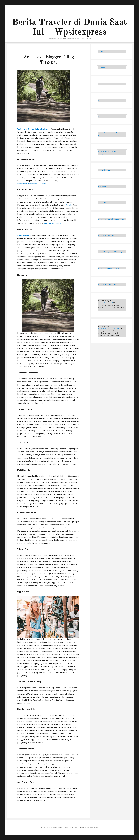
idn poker (102, 67)
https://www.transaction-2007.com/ (31, 183)
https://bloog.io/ (105, 303)
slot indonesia (104, 170)
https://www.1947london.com (109, 284)
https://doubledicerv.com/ (109, 328)
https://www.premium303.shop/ (110, 252)
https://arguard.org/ (106, 235)
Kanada (69, 205)
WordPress (83, 827)
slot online (102, 84)
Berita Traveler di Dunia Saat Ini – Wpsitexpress (56, 827)
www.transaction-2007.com (54, 223)
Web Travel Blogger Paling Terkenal (33, 129)
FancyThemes (94, 827)
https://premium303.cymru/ (109, 268)
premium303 (102, 186)
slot (99, 100)
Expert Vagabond (24, 235)
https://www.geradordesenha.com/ (111, 219)
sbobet (100, 51)
